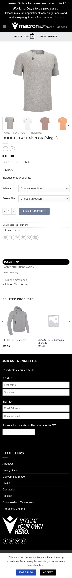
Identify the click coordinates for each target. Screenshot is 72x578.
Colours (7, 188)
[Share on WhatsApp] (5, 237)
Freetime (36, 133)
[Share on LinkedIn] (36, 237)
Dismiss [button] (59, 17)
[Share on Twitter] (17, 237)
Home (6, 133)
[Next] (64, 80)
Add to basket (34, 211)
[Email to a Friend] (23, 237)
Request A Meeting (14, 508)
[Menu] (5, 26)
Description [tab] (12, 262)
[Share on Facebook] (11, 237)
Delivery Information (14, 476)
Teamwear (19, 133)
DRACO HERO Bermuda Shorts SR (51, 341)
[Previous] (8, 80)
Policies (7, 495)
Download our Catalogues (18, 502)
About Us (8, 463)
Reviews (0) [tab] (11, 272)
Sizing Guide (10, 470)
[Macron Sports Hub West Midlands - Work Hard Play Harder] (39, 26)
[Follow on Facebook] (5, 541)
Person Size (9, 198)
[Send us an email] (23, 541)
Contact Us (9, 489)
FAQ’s (6, 483)
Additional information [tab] (19, 267)
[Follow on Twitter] (17, 541)
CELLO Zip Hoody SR (14, 340)
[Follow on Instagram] (11, 541)
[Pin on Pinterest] (29, 237)
